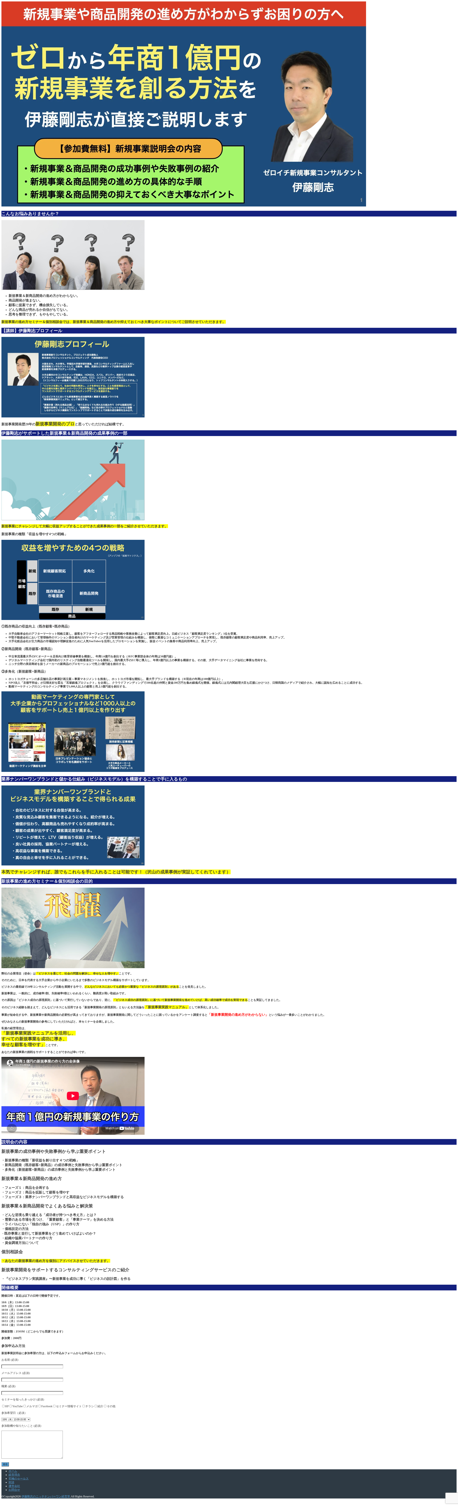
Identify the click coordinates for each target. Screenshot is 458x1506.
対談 (11, 1482)
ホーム (13, 1471)
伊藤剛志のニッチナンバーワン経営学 (45, 1496)
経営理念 (14, 1474)
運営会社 (14, 1486)
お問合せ (14, 1489)
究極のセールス (19, 1478)
